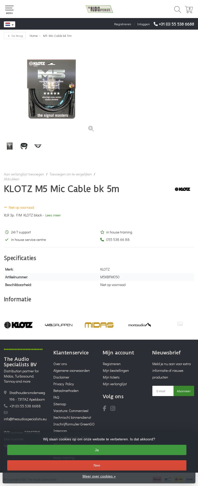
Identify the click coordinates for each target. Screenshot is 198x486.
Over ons (60, 363)
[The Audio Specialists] (99, 9)
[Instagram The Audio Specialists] (114, 409)
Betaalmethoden (66, 390)
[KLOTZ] (180, 189)
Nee (97, 465)
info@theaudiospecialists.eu (25, 418)
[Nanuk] (180, 324)
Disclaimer (61, 377)
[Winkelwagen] (189, 11)
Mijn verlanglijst (115, 383)
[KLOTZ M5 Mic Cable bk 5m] (51, 89)
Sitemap (59, 403)
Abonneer (184, 391)
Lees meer (53, 215)
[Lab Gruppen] (58, 325)
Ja (97, 450)
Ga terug (17, 35)
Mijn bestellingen (116, 370)
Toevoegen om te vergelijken (71, 174)
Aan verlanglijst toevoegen (24, 174)
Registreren (122, 24)
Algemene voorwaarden (71, 370)
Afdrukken (11, 179)
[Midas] (99, 325)
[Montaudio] (139, 325)
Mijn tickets (111, 377)
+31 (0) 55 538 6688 (176, 24)
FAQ (56, 397)
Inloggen (143, 24)
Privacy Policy (63, 383)
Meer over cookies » (99, 476)
